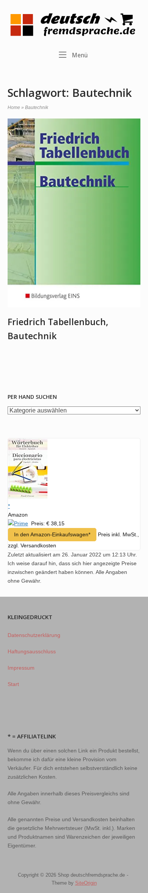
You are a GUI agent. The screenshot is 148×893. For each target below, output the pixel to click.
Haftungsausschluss (32, 651)
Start (13, 684)
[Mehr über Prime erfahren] (18, 523)
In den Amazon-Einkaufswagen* (52, 534)
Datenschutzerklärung (34, 635)
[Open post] (74, 213)
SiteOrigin (86, 883)
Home (14, 107)
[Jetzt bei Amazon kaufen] (27, 497)
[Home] (74, 24)
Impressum (21, 668)
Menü (79, 55)
